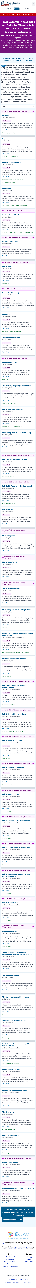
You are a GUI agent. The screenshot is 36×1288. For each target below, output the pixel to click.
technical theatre (14, 1063)
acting (12, 205)
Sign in (9, 9)
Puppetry (6, 314)
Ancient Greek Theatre (11, 162)
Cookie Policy (23, 1279)
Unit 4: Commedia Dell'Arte (13, 767)
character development (8, 652)
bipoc (13, 704)
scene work (10, 676)
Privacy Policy (12, 1279)
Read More (5, 130)
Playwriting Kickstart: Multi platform (16, 610)
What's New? (10, 1257)
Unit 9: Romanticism (10, 903)
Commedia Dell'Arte (10, 242)
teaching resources (27, 1247)
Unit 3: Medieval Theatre (12, 741)
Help (29, 1283)
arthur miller (11, 1129)
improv (4, 156)
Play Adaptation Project (11, 1135)
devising (5, 132)
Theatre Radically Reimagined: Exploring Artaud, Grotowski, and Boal (17, 953)
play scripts (16, 1247)
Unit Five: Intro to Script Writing (14, 459)
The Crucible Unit (9, 1112)
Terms (24, 1283)
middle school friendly (14, 156)
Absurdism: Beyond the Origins (14, 1091)
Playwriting (6, 266)
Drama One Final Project (11, 293)
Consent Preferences (12, 1283)
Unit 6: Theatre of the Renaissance (16, 821)
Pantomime (6, 188)
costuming (5, 1063)
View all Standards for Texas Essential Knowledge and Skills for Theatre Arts (18, 1212)
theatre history (6, 179)
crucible (4, 1129)
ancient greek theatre (17, 179)
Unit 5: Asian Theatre (10, 794)
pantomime (5, 205)
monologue (5, 379)
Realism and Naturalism (11, 1069)
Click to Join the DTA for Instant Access (19, 14)
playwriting (11, 132)
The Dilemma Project (10, 975)
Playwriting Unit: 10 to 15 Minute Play (16, 433)
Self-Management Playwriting (14, 1020)
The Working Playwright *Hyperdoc (16, 386)
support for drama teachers (14, 1248)
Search (26, 9)
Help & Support (29, 1257)
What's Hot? (10, 1259)
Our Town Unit (7, 509)
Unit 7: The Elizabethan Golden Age (16, 847)
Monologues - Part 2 (10, 362)
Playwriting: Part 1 (9, 536)
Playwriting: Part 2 (9, 562)
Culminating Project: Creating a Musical (18, 1188)
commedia (14, 785)
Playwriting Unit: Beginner (12, 409)
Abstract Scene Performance (14, 659)
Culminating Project (10, 931)
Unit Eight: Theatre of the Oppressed (17, 486)
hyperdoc (13, 403)
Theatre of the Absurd (11, 338)
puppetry (5, 331)
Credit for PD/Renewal (10, 1266)
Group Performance (10, 1162)
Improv (5, 139)
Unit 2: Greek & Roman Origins (14, 714)
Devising (5, 115)
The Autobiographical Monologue (15, 997)
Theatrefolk (6, 1244)
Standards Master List (12, 1220)
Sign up (16, 9)
